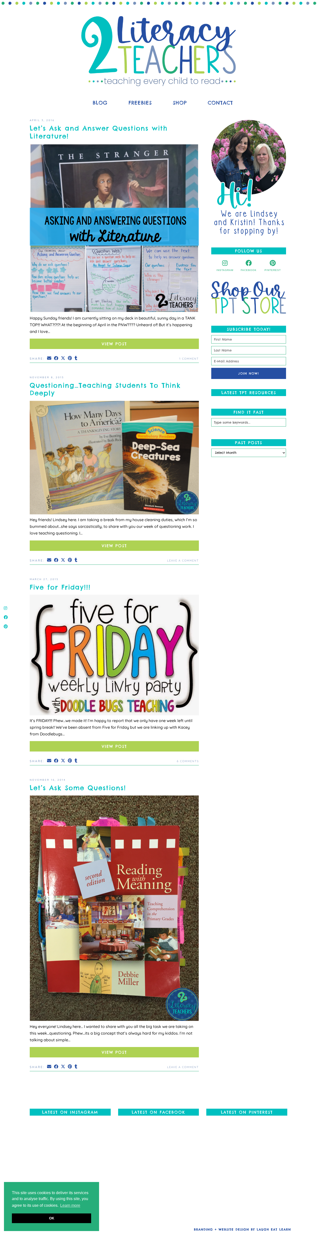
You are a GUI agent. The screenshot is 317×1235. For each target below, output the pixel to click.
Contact (220, 103)
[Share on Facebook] (56, 358)
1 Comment (189, 358)
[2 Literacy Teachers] (158, 51)
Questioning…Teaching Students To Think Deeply (105, 389)
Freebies (140, 103)
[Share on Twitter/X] (63, 358)
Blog (100, 103)
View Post (114, 343)
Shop (180, 103)
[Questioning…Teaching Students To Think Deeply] (114, 458)
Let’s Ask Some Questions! (78, 788)
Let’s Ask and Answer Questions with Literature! (98, 132)
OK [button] (51, 1218)
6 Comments (188, 761)
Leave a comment (183, 560)
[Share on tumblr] (76, 358)
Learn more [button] (70, 1205)
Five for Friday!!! (60, 587)
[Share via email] (49, 358)
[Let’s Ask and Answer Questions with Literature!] (114, 229)
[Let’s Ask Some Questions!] (114, 909)
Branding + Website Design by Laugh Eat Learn (242, 1229)
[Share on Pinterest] (70, 358)
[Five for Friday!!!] (114, 656)
